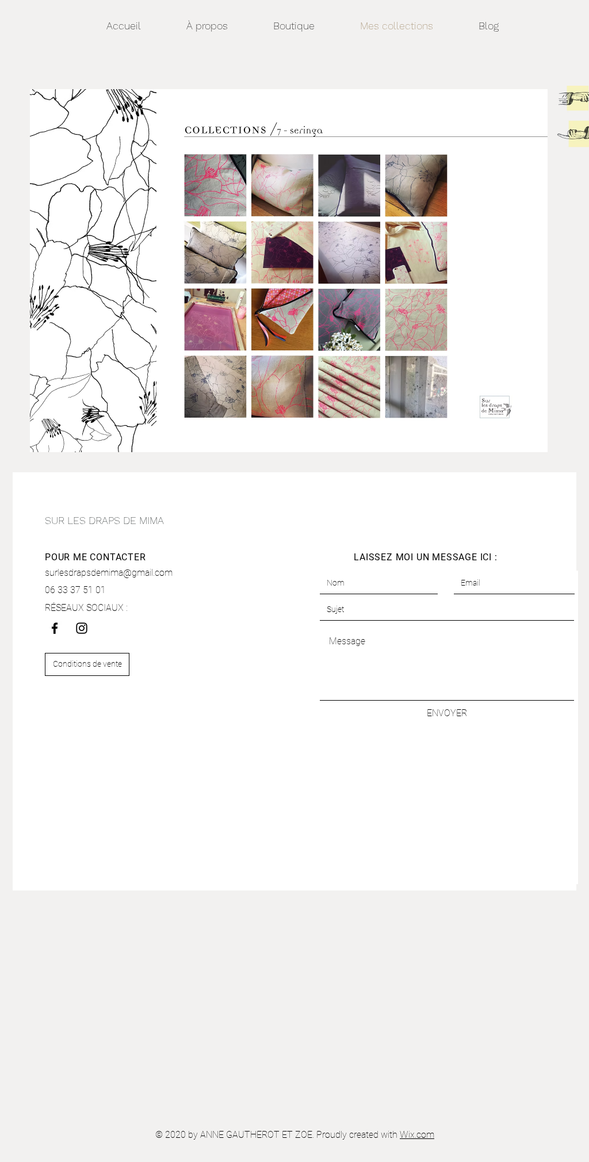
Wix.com (417, 1134)
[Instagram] (81, 628)
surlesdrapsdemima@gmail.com (109, 572)
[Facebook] (54, 628)
